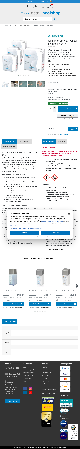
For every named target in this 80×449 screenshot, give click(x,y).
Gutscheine (45, 375)
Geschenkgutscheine (30, 370)
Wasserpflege (18, 25)
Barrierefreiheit (46, 384)
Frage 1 (6, 333)
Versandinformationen (49, 370)
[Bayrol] (66, 403)
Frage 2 (6, 342)
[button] (67, 117)
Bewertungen (24, 141)
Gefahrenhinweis (48, 141)
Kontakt (44, 367)
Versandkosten (64, 134)
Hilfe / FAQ (45, 381)
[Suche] (54, 19)
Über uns (26, 367)
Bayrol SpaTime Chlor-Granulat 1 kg (38, 290)
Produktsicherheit (9, 146)
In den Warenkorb (67, 109)
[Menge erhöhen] (54, 107)
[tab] (9, 141)
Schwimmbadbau (28, 372)
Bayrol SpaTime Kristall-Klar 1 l (10, 290)
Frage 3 (6, 352)
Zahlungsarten (46, 372)
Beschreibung (9, 141)
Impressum (27, 384)
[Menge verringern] (54, 110)
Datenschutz (27, 378)
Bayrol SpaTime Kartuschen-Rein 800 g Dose (66, 291)
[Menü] (76, 425)
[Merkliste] (43, 6)
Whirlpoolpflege (28, 25)
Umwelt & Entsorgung (49, 389)
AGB (24, 381)
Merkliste (53, 129)
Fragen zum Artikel (9, 321)
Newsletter (45, 378)
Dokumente (61, 141)
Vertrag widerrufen (12, 401)
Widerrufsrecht (28, 375)
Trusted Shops (46, 387)
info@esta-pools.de (11, 376)
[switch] (73, 438)
